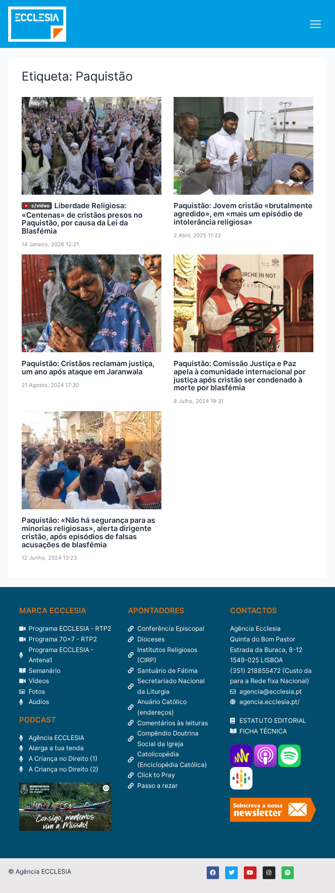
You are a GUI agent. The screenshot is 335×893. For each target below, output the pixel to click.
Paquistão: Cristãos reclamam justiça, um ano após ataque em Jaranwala (88, 367)
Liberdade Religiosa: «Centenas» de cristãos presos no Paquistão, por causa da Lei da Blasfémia (82, 218)
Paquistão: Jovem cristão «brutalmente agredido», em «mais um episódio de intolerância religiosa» (243, 213)
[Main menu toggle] (315, 24)
